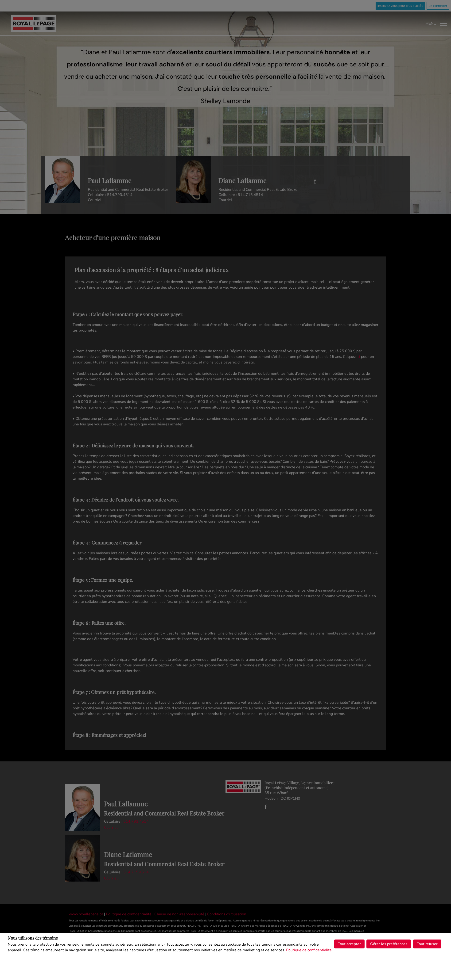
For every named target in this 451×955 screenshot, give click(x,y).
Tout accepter (349, 944)
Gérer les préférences (388, 944)
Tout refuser (427, 944)
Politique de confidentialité (309, 950)
